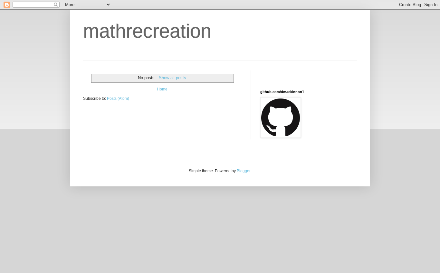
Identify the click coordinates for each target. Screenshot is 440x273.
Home (162, 89)
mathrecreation (147, 31)
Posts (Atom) (118, 98)
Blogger (243, 171)
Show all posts (172, 77)
